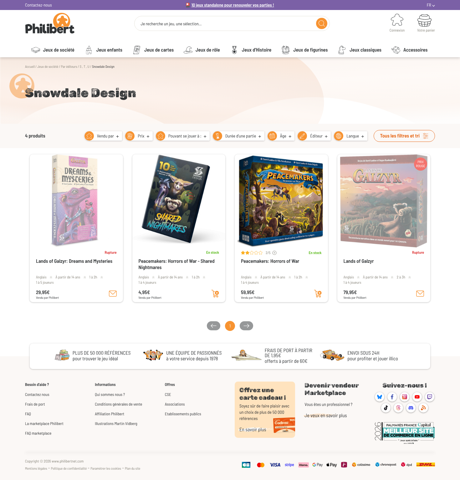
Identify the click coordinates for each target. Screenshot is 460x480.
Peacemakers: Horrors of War (270, 261)
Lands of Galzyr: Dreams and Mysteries (74, 261)
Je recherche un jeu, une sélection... (171, 24)
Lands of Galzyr (359, 261)
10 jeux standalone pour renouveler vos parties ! (233, 5)
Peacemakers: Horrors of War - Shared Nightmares (177, 264)
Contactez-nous (38, 5)
